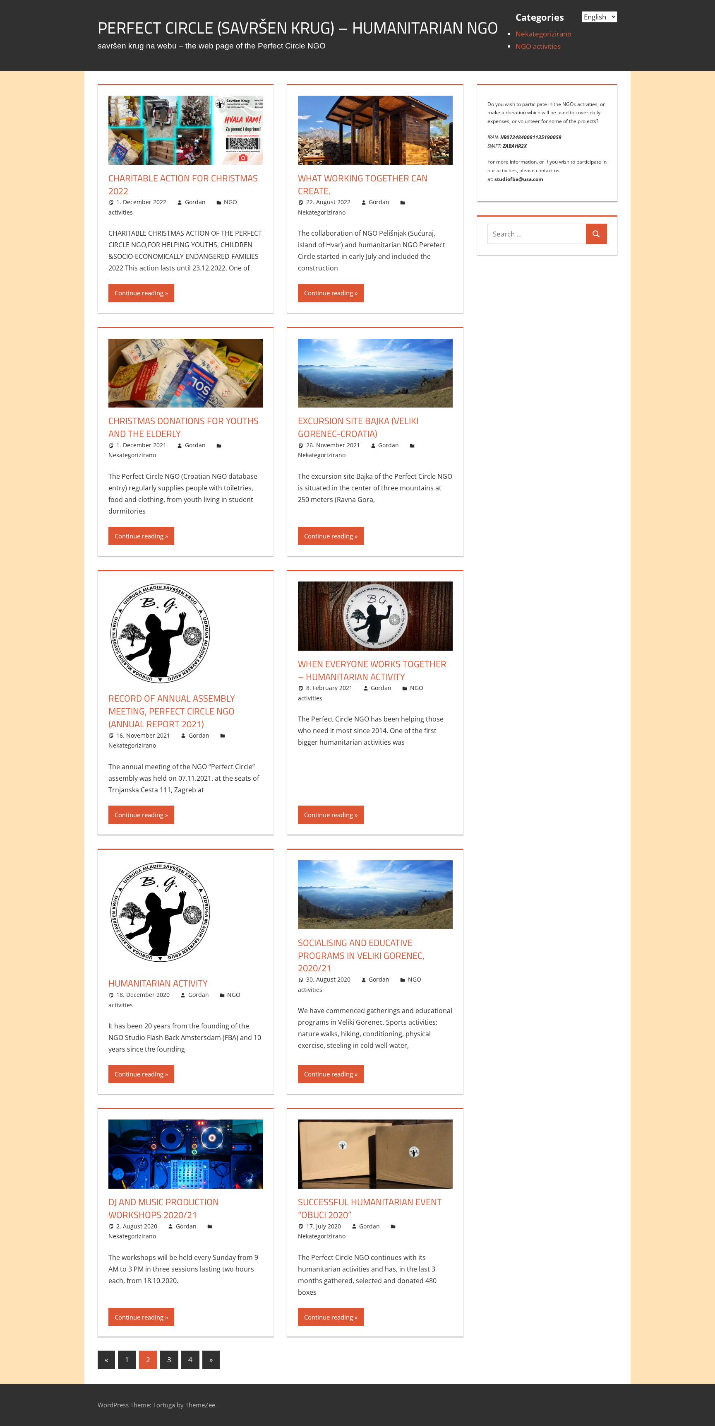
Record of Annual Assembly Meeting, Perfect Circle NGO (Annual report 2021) (171, 711)
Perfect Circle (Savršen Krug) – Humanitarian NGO (298, 27)
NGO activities (538, 46)
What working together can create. (363, 184)
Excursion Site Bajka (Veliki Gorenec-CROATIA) (358, 427)
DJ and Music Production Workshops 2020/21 (163, 1208)
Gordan (195, 202)
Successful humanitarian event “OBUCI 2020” (370, 1208)
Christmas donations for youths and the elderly (183, 427)
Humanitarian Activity (158, 983)
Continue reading (139, 293)
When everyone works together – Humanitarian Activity (372, 670)
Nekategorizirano (543, 34)
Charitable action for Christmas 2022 (183, 184)
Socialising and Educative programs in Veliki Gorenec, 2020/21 (361, 955)
